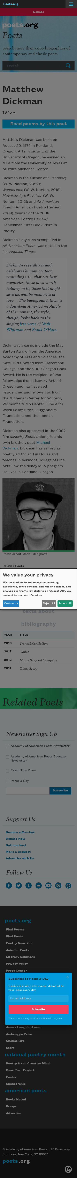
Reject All (49, 603)
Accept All (65, 603)
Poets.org (10, 4)
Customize (11, 603)
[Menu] (71, 4)
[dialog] (38, 588)
